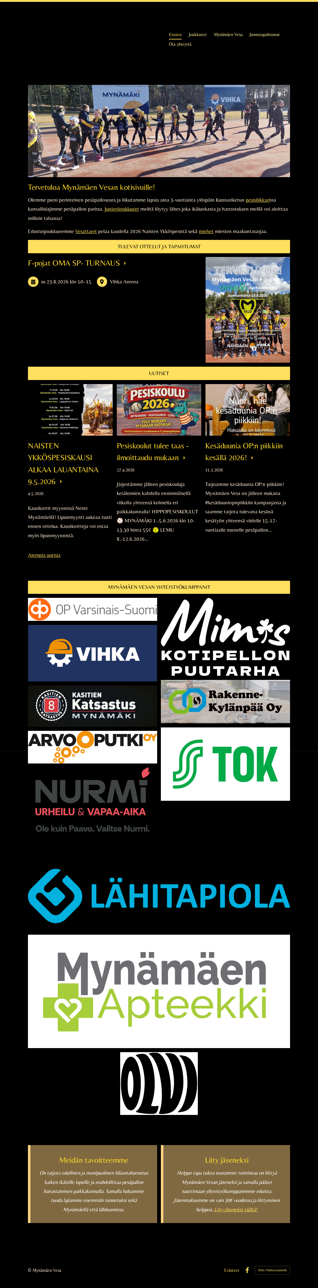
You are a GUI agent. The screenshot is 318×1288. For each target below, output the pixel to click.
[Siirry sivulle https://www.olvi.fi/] (159, 1083)
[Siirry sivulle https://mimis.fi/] (225, 637)
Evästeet (231, 1270)
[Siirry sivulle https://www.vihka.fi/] (92, 653)
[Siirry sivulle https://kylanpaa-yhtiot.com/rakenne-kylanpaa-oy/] (225, 702)
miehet (206, 231)
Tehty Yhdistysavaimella (272, 1270)
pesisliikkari (258, 200)
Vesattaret (86, 231)
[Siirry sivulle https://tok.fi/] (225, 764)
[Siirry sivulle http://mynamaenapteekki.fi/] (159, 991)
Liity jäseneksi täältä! (235, 1209)
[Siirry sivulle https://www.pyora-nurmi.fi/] (92, 816)
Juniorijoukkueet (122, 209)
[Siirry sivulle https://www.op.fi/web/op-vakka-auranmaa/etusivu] (92, 609)
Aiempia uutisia (44, 555)
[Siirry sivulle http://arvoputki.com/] (92, 747)
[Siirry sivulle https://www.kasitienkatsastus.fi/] (92, 706)
